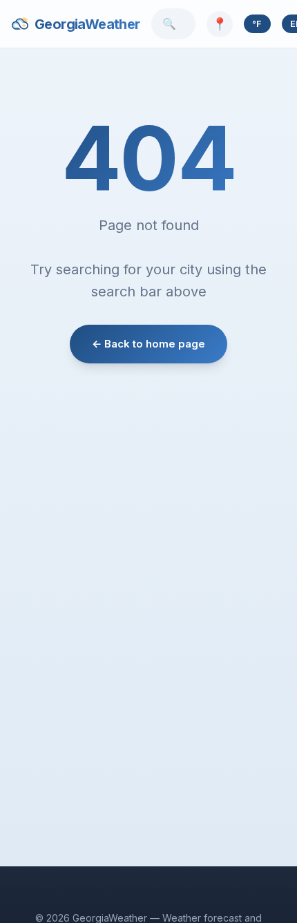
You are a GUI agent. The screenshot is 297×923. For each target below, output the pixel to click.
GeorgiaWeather (87, 24)
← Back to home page (148, 343)
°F (257, 24)
